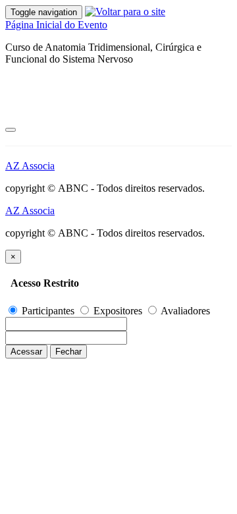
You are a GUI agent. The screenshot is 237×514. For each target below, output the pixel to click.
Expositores (118, 310)
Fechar (68, 352)
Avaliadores (184, 310)
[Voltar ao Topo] (10, 130)
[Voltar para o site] (125, 11)
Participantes (48, 310)
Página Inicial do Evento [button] (56, 24)
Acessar (26, 352)
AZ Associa (30, 165)
